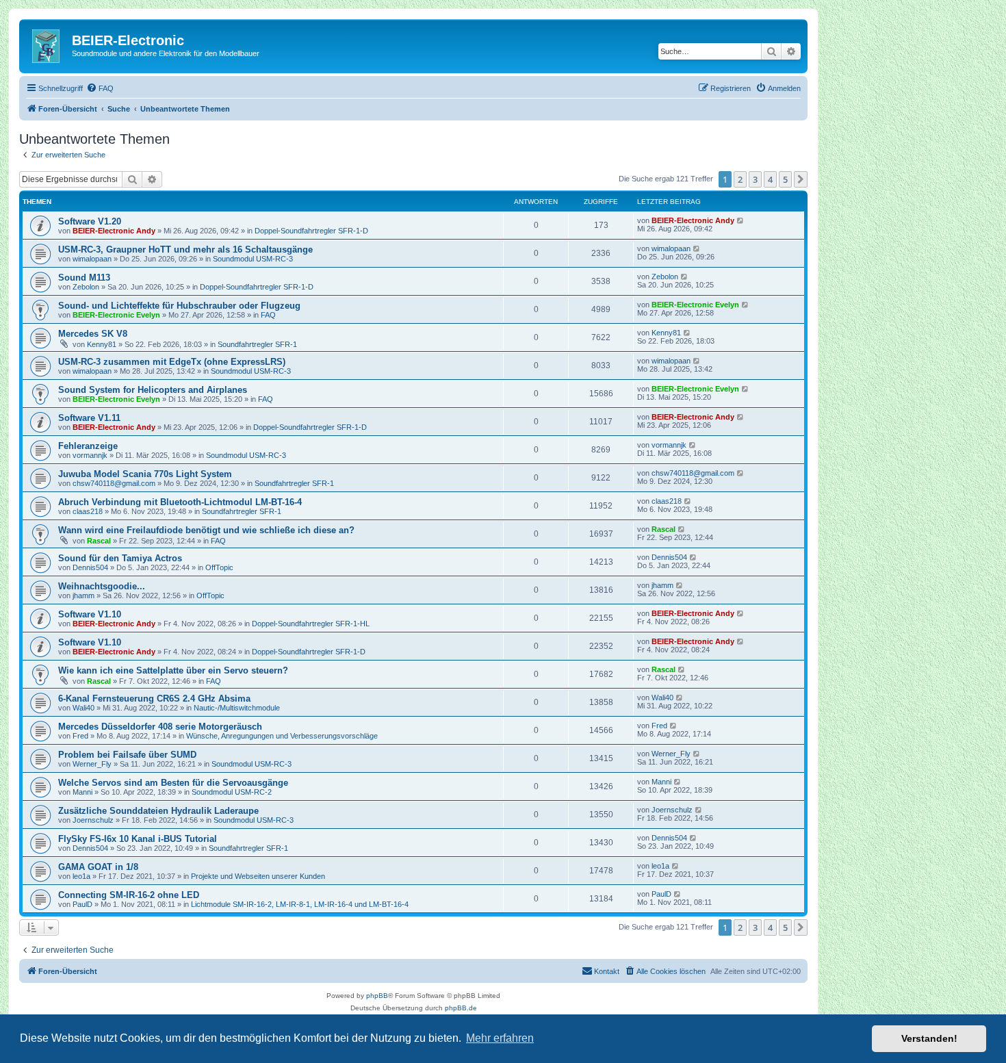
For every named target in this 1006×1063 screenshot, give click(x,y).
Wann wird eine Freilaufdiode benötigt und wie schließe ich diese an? (206, 530)
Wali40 (83, 708)
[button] (801, 179)
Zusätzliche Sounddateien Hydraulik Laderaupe (158, 811)
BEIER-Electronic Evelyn (116, 315)
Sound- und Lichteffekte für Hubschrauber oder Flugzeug (179, 305)
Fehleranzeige (88, 446)
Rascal (99, 541)
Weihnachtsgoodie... (101, 586)
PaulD (82, 904)
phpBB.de (461, 1008)
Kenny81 (101, 344)
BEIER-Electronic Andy (114, 231)
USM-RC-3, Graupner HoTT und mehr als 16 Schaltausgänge (185, 249)
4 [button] (770, 179)
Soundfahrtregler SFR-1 (257, 344)
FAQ (268, 315)
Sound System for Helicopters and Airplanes (152, 390)
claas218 (88, 511)
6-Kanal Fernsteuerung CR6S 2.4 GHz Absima (154, 698)
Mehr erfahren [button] (500, 1038)
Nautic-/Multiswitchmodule (237, 708)
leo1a (81, 876)
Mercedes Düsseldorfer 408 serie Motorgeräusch (160, 726)
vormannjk (90, 455)
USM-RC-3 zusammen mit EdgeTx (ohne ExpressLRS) (171, 362)
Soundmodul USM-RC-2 (232, 792)
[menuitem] (100, 88)
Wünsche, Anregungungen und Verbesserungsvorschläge (282, 736)
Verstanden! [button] (929, 1038)
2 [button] (740, 179)
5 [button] (785, 179)
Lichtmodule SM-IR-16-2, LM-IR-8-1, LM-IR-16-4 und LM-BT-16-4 (300, 904)
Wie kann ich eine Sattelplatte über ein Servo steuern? (173, 670)
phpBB (377, 995)
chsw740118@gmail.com (114, 483)
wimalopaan (92, 259)
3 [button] (755, 179)
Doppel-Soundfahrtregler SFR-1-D (311, 231)
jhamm (83, 595)
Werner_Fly (92, 764)
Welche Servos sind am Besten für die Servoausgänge (173, 783)
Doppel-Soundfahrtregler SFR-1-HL (311, 623)
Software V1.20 (89, 221)
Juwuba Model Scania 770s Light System (145, 474)
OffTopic (219, 567)
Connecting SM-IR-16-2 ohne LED (128, 895)
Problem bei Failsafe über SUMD (127, 755)
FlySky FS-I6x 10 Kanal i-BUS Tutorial (137, 839)
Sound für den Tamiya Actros (120, 558)
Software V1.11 (89, 418)
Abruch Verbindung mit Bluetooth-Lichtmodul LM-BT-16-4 (180, 502)
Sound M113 (84, 277)
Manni (82, 792)
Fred (80, 736)
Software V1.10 (89, 614)
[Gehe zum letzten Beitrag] (740, 220)
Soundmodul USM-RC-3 (253, 259)
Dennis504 (90, 567)
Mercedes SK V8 (92, 334)
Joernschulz (93, 820)
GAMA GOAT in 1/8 (98, 867)
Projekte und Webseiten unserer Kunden (258, 876)
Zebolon (86, 287)
